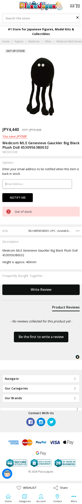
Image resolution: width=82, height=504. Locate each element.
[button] (77, 17)
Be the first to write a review (41, 336)
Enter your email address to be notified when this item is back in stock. (40, 171)
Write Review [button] (41, 289)
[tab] (66, 308)
